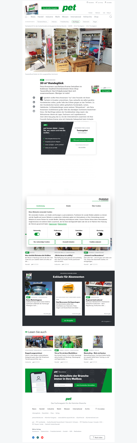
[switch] (58, 234)
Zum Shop (100, 2)
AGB (71, 431)
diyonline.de (80, 417)
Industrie (50, 409)
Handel (41, 409)
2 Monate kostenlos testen (82, 140)
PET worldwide (40, 422)
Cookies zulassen (95, 242)
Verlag (57, 413)
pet (33, 422)
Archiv (87, 409)
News (34, 409)
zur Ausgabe (68, 320)
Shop (52, 413)
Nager (95, 21)
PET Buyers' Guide (37, 424)
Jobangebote (36, 413)
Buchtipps (76, 21)
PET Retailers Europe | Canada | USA (91, 422)
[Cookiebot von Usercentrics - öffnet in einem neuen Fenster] (100, 199)
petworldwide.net (37, 417)
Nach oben (99, 437)
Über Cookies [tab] (96, 206)
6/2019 (70, 26)
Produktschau (64, 21)
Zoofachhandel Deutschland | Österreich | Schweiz (62, 422)
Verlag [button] (108, 12)
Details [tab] (68, 206)
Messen (67, 409)
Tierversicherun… (42, 21)
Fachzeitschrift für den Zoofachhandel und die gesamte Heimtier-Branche (45, 26)
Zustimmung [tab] (40, 206)
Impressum (53, 224)
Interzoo (54, 21)
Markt (59, 409)
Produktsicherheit (55, 431)
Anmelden (109, 2)
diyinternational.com (92, 417)
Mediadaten (77, 431)
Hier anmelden (82, 147)
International (77, 409)
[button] (34, 97)
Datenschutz (62, 224)
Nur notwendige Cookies (42, 242)
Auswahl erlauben (68, 242)
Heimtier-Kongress (50, 417)
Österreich (86, 21)
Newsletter (91, 2)
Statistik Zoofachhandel (52, 424)
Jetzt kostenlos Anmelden (86, 385)
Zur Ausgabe (106, 91)
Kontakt (65, 431)
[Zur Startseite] (69, 399)
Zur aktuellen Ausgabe (50, 8)
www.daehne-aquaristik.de (66, 417)
